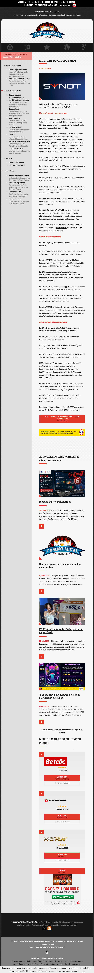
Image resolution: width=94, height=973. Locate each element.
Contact (74, 925)
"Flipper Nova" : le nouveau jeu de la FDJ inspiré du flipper (59, 696)
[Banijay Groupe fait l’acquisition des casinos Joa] (62, 546)
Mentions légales (24, 925)
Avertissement (38, 925)
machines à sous (46, 128)
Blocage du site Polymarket (55, 501)
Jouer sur (62, 778)
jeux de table (63, 128)
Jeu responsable (52, 925)
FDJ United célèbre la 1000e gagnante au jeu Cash (61, 631)
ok (83, 971)
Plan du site (65, 925)
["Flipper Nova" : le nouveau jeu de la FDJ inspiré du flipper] (62, 676)
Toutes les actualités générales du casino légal (62, 418)
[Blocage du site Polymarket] (62, 483)
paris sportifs (61, 228)
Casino (62, 871)
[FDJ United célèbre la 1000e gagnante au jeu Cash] (62, 611)
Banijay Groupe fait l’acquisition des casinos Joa (60, 565)
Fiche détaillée (63, 783)
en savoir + (75, 971)
